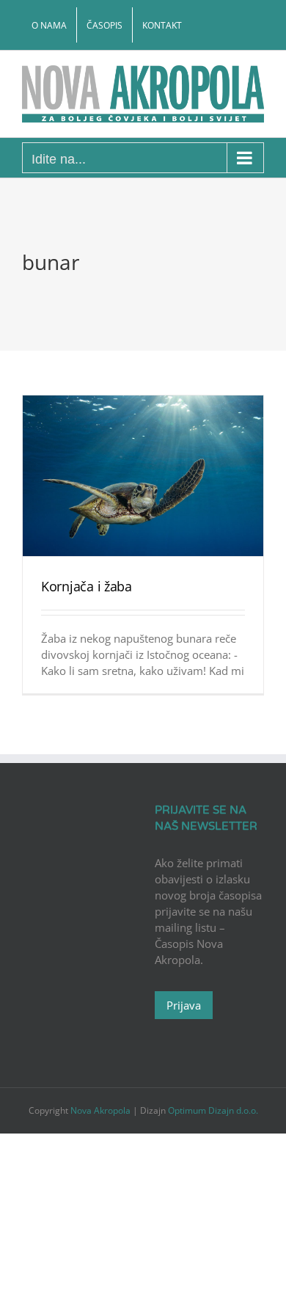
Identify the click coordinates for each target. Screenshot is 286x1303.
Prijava (183, 1005)
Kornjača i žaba (86, 586)
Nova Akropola (101, 1110)
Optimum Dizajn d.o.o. (213, 1110)
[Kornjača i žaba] (143, 475)
